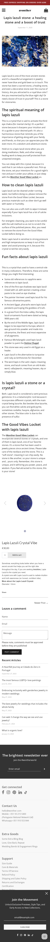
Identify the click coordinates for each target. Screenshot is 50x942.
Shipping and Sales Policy (14, 878)
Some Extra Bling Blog (12, 838)
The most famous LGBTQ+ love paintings (21, 680)
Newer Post (40, 602)
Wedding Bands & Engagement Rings (20, 846)
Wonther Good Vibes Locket (24, 177)
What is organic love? (12, 730)
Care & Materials (10, 867)
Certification (8, 886)
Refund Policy (8, 874)
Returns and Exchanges (13, 882)
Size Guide (7, 863)
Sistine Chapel (31, 343)
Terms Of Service (10, 871)
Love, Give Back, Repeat (13, 842)
